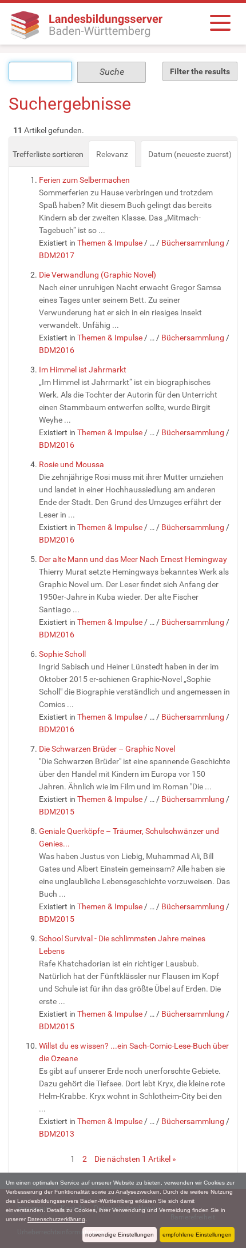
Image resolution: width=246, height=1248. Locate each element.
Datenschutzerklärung (56, 1219)
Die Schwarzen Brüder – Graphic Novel (107, 748)
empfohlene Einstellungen (197, 1234)
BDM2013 (56, 1133)
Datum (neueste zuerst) (190, 154)
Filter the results (200, 71)
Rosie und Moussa (71, 464)
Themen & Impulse (109, 242)
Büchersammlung (192, 242)
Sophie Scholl (62, 654)
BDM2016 (56, 350)
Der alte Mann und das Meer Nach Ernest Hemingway (133, 559)
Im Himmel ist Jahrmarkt (82, 369)
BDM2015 (56, 811)
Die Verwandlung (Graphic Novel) (97, 274)
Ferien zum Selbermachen (84, 179)
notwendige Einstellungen (119, 1234)
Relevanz (112, 154)
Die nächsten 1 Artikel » (135, 1158)
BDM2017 (56, 255)
